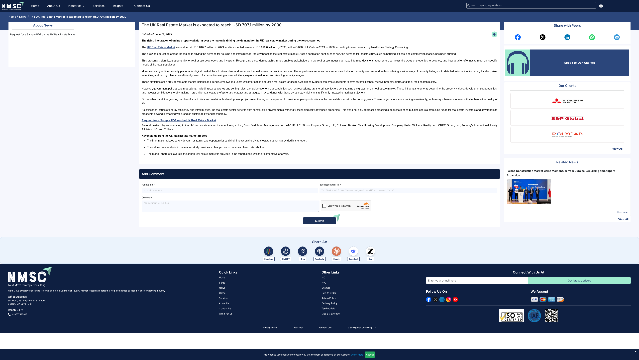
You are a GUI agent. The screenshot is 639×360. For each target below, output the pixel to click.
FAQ (323, 282)
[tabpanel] (567, 191)
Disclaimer (298, 327)
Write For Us (225, 313)
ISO (323, 277)
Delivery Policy (329, 303)
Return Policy (328, 298)
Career (222, 293)
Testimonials (328, 308)
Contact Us (142, 6)
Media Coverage (330, 313)
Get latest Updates (579, 280)
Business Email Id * (330, 184)
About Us (53, 6)
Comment (147, 197)
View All (617, 148)
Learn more (357, 354)
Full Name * (148, 184)
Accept (370, 354)
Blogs (222, 282)
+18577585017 (19, 314)
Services (99, 6)
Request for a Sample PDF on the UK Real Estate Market (43, 34)
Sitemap (325, 287)
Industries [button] (75, 6)
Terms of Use (325, 327)
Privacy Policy (270, 327)
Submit (319, 220)
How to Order (328, 293)
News (23, 16)
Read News (622, 212)
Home (35, 6)
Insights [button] (117, 6)
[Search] (469, 5)
